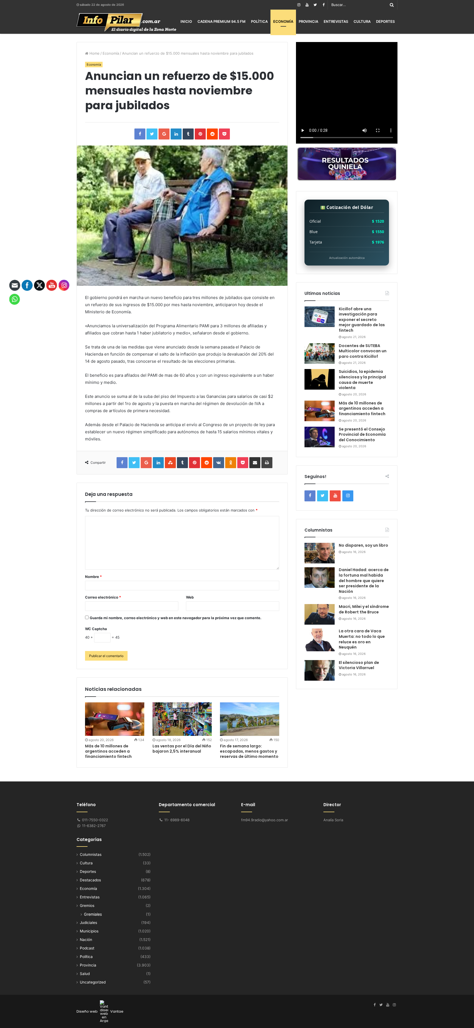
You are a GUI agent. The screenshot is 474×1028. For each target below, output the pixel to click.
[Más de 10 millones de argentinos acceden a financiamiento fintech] (114, 719)
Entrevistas (336, 21)
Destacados (90, 880)
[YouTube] (307, 5)
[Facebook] (323, 5)
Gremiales (93, 914)
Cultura (362, 21)
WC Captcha (96, 629)
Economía (283, 21)
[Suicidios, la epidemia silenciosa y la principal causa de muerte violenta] (319, 379)
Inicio (186, 21)
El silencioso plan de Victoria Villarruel (359, 665)
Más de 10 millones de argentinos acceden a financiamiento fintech (108, 751)
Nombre (93, 576)
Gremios (87, 905)
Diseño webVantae (100, 1011)
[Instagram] (299, 5)
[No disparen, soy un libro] (319, 553)
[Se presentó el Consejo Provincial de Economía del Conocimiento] (319, 437)
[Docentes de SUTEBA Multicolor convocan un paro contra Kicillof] (319, 353)
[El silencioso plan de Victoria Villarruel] (319, 670)
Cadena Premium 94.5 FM (222, 21)
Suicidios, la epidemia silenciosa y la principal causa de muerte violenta (362, 379)
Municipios (89, 931)
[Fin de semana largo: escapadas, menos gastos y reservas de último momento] (249, 719)
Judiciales (88, 922)
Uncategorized (93, 982)
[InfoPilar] (126, 22)
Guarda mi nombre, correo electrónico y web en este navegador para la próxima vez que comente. (175, 618)
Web (190, 597)
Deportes (385, 21)
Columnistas (90, 854)
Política (259, 21)
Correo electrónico (103, 597)
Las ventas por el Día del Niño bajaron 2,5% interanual (182, 748)
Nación (86, 939)
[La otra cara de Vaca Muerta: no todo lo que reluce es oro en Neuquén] (319, 639)
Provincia (308, 21)
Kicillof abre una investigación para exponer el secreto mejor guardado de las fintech (362, 319)
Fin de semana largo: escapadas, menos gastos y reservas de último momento (249, 751)
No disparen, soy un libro (363, 545)
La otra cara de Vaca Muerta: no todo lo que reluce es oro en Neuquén (362, 639)
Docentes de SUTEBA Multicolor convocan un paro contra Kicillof (362, 351)
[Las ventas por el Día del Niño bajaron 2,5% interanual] (182, 719)
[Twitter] (315, 5)
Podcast (87, 948)
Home (94, 53)
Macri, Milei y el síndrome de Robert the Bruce (364, 609)
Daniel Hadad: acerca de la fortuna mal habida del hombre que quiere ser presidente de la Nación (364, 580)
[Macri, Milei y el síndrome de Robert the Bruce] (319, 614)
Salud (85, 973)
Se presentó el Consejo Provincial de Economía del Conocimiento (362, 434)
